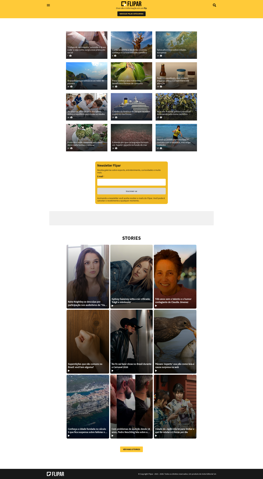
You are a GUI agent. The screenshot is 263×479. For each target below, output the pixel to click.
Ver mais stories (131, 449)
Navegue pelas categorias (131, 13)
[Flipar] (55, 474)
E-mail (100, 176)
